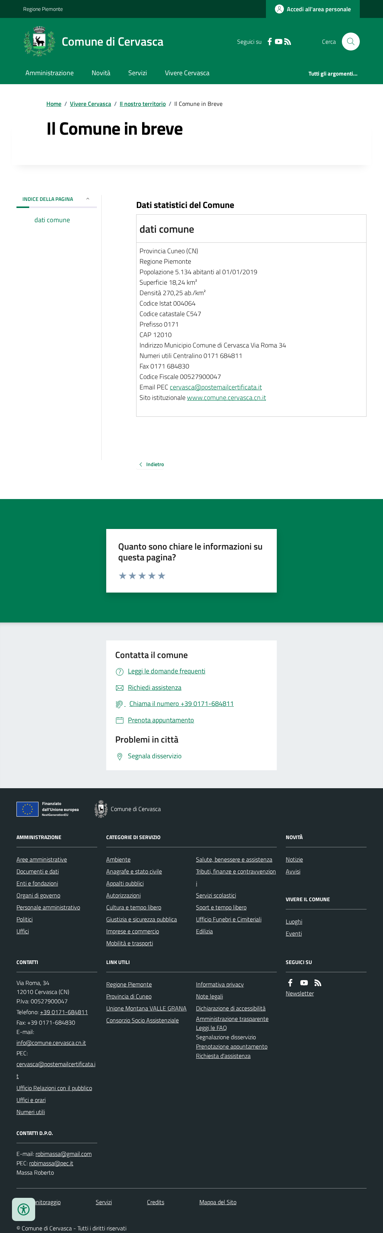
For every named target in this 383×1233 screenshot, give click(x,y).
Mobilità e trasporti (129, 943)
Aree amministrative (41, 859)
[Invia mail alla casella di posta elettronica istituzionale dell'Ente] (51, 1043)
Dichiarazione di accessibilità (231, 1008)
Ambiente (118, 859)
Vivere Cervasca (187, 73)
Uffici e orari (31, 1099)
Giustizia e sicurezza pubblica (141, 919)
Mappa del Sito (217, 1201)
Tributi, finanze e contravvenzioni (236, 877)
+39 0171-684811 (64, 1011)
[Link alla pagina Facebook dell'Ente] (290, 983)
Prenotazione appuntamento (231, 1046)
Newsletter (300, 993)
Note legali (209, 996)
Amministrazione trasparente (232, 1018)
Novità (101, 73)
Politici (24, 919)
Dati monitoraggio (38, 1201)
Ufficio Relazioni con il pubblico (54, 1087)
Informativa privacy (220, 984)
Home (53, 103)
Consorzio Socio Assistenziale (142, 1020)
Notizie (294, 859)
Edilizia (204, 931)
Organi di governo (38, 895)
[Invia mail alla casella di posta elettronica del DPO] (64, 1154)
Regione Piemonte (43, 9)
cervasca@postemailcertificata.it (216, 387)
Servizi (137, 73)
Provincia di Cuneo (128, 996)
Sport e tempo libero (221, 907)
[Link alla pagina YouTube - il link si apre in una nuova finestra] (278, 41)
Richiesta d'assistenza (223, 1055)
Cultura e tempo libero (133, 907)
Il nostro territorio (143, 103)
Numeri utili (30, 1111)
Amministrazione (49, 73)
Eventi (294, 933)
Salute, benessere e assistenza (234, 859)
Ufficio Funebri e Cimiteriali (228, 919)
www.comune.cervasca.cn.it (226, 397)
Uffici (22, 931)
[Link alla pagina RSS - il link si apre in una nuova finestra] (287, 41)
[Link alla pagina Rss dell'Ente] (317, 983)
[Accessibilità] (24, 1209)
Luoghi (294, 921)
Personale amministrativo (48, 907)
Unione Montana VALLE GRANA (146, 1008)
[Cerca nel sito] (348, 42)
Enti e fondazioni (37, 883)
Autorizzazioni (123, 895)
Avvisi (293, 871)
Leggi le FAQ (211, 1027)
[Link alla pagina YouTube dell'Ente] (304, 983)
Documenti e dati (37, 871)
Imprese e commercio (132, 931)
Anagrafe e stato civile (134, 871)
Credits (155, 1201)
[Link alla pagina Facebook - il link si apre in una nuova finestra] (269, 41)
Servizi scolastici (216, 895)
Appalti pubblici (125, 883)
